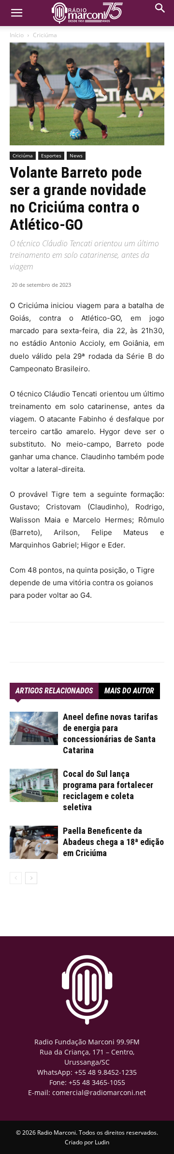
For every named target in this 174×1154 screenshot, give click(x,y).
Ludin (102, 1142)
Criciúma (45, 35)
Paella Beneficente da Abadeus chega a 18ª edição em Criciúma (113, 842)
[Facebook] (49, 642)
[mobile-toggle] (16, 13)
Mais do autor (129, 690)
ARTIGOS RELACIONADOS (54, 690)
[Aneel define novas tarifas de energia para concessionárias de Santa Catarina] (34, 728)
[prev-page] (16, 878)
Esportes (51, 155)
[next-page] (31, 878)
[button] (160, 10)
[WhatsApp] (72, 642)
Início (17, 35)
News (76, 155)
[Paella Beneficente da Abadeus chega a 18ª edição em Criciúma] (34, 842)
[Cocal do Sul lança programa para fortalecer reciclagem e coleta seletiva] (34, 785)
